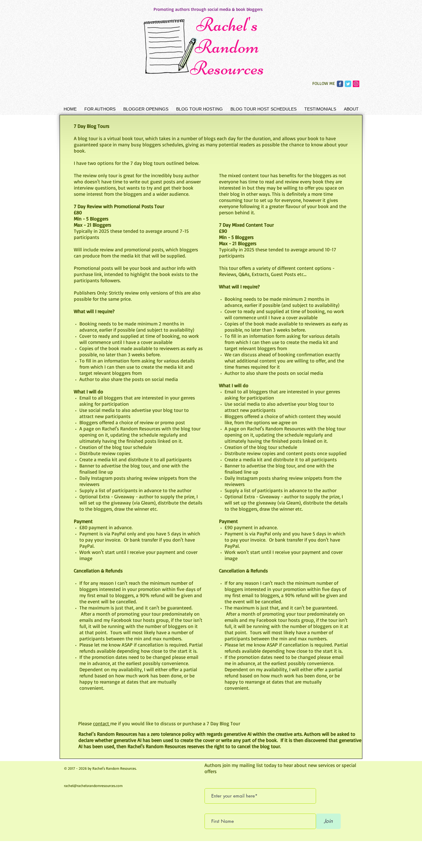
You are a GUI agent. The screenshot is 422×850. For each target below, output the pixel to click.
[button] (99, 109)
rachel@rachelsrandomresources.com (93, 785)
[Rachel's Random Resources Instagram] (356, 84)
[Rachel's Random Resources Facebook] (340, 84)
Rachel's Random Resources (227, 46)
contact (101, 723)
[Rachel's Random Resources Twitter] (348, 84)
